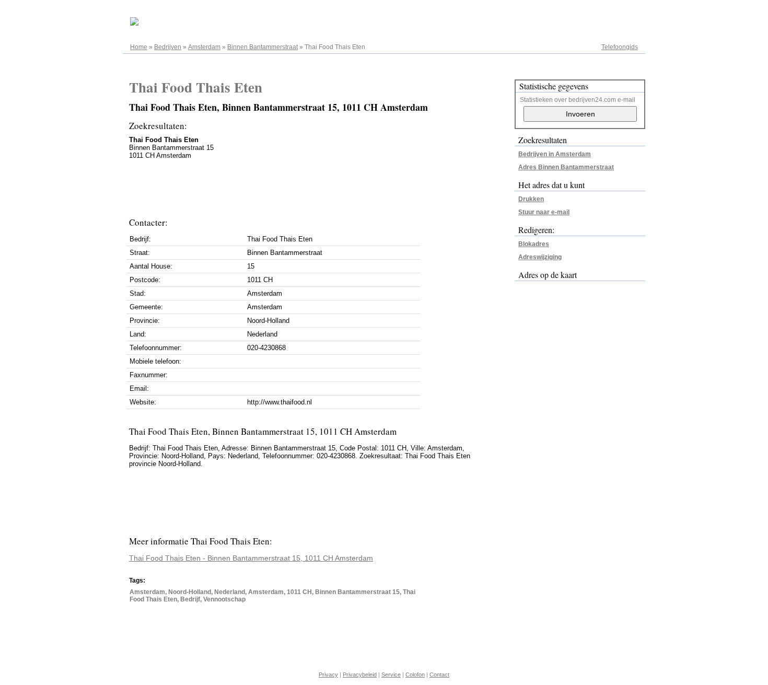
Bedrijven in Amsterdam (554, 154)
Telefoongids (619, 47)
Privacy (328, 674)
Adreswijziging (540, 257)
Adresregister (619, 11)
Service (391, 674)
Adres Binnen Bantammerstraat (566, 167)
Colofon (415, 674)
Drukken (531, 199)
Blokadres (533, 244)
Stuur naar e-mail (543, 212)
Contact (439, 674)
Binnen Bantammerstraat (262, 47)
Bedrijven (167, 47)
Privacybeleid (360, 674)
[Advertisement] (319, 185)
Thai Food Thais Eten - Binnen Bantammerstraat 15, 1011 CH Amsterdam (251, 558)
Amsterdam (204, 47)
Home (138, 47)
